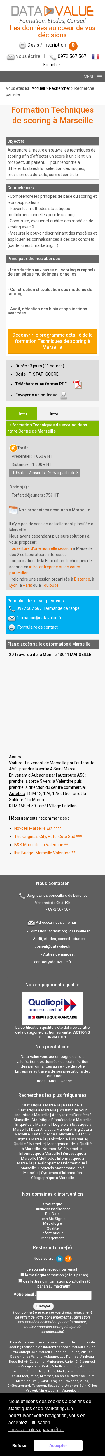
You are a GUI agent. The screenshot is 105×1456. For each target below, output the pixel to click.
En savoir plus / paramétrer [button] (36, 1429)
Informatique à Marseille (39, 1153)
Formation (53, 1076)
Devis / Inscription (51, 45)
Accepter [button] (58, 1445)
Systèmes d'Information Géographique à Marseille (56, 1175)
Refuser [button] (20, 1445)
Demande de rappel (62, 608)
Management (52, 1238)
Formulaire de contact (38, 627)
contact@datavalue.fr (52, 962)
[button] (89, 76)
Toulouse (50, 585)
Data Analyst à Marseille (51, 1129)
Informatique (53, 1233)
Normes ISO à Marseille (62, 1149)
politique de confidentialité (61, 1329)
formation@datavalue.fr (39, 617)
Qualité (53, 1228)
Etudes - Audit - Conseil (54, 1081)
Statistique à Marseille (41, 1105)
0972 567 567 (72, 56)
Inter (23, 414)
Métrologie (52, 1223)
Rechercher (59, 88)
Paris (27, 585)
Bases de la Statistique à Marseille (50, 1107)
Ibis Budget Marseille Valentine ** (45, 853)
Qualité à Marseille (29, 1144)
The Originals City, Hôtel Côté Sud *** (48, 836)
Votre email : (25, 1294)
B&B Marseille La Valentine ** (41, 844)
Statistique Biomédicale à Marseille (61, 1120)
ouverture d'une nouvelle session (42, 548)
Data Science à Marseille (53, 1134)
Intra (54, 414)
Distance (82, 579)
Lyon (13, 585)
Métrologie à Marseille (68, 1139)
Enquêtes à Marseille (32, 1124)
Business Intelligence (53, 1209)
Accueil (38, 88)
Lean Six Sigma (53, 1218)
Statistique (52, 1204)
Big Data (52, 1213)
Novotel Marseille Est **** (38, 828)
